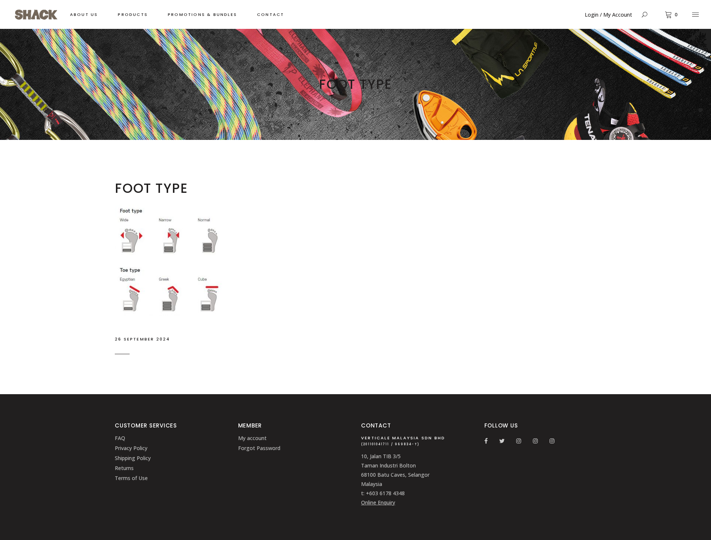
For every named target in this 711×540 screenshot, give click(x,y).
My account (252, 438)
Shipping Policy (133, 458)
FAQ (120, 438)
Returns (124, 468)
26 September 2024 (142, 339)
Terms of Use (131, 478)
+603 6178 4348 (385, 493)
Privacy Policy (131, 448)
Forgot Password (259, 448)
